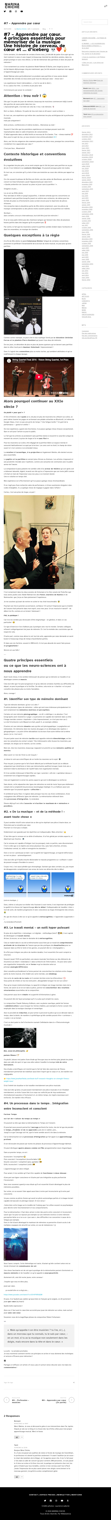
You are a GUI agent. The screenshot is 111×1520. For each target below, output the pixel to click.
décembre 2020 (87, 155)
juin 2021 (85, 143)
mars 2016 (85, 232)
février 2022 (86, 132)
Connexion (85, 331)
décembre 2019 (87, 182)
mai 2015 (85, 255)
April (84, 294)
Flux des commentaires (89, 336)
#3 (55, 137)
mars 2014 (85, 277)
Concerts (86, 301)
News (84, 310)
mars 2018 (85, 216)
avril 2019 (85, 198)
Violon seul (86, 317)
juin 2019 (85, 193)
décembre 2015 (87, 239)
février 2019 (86, 202)
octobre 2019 (86, 187)
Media (84, 308)
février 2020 (86, 178)
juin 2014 (85, 271)
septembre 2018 (87, 214)
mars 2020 (86, 175)
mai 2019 (85, 196)
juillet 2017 (85, 223)
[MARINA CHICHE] (12, 6)
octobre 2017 (86, 221)
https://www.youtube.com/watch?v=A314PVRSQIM (23, 1295)
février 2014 (86, 280)
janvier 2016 (86, 237)
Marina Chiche (22, 29)
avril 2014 (85, 275)
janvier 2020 (86, 180)
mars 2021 (85, 148)
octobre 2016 (86, 227)
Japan (84, 303)
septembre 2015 (87, 246)
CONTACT (33, 1495)
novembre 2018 (87, 209)
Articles (85, 296)
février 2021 (86, 150)
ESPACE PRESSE (48, 1495)
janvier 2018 (86, 218)
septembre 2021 (87, 141)
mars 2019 (85, 200)
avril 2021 (85, 146)
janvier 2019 (86, 205)
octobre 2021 (86, 139)
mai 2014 (85, 273)
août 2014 (85, 266)
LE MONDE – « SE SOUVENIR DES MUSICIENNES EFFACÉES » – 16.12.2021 (93, 46)
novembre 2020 (87, 157)
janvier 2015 (86, 262)
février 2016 (86, 234)
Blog (44, 29)
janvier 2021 (86, 153)
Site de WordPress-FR (89, 338)
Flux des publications (89, 333)
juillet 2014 (86, 268)
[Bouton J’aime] (50, 29)
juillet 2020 (86, 166)
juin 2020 (85, 168)
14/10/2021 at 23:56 (20, 1447)
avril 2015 (85, 257)
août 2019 (85, 191)
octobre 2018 (86, 212)
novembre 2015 (87, 241)
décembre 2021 (87, 134)
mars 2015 (85, 259)
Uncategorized (88, 314)
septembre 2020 (88, 162)
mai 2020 (85, 171)
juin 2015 (85, 252)
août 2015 (85, 248)
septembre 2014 (87, 264)
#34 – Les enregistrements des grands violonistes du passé (93, 90)
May (83, 305)
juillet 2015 (85, 250)
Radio (84, 312)
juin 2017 (85, 225)
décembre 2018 (87, 207)
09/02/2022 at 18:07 (21, 1423)
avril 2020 (85, 173)
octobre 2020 (86, 159)
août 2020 (85, 164)
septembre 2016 (87, 230)
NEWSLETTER (63, 1495)
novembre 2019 (87, 184)
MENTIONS (76, 1495)
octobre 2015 (86, 243)
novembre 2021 (87, 137)
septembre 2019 (87, 189)
